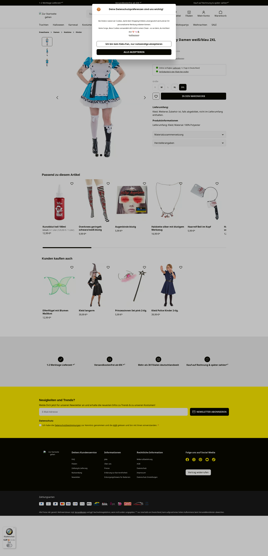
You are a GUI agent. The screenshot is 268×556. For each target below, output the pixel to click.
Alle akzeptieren (134, 52)
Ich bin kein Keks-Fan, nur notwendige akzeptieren (134, 44)
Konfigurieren (134, 35)
